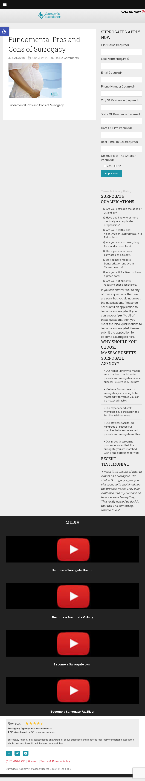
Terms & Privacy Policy (116, 191)
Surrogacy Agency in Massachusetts (27, 769)
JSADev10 (18, 58)
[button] (4, 31)
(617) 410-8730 (15, 761)
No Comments (69, 58)
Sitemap (32, 761)
